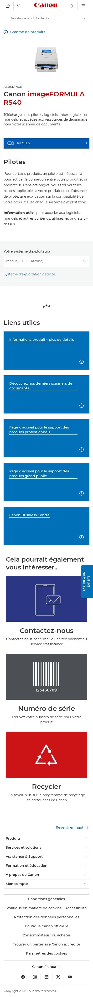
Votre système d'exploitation (27, 251)
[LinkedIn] (46, 977)
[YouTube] (70, 977)
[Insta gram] (35, 977)
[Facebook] (23, 977)
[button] (87, 581)
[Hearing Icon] (72, 6)
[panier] (7, 6)
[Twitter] (58, 977)
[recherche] (19, 6)
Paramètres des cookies (46, 953)
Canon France (44, 967)
